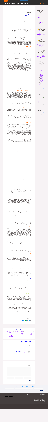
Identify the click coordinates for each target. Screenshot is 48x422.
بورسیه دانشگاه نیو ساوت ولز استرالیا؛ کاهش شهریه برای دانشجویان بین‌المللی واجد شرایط (41, 33)
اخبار (7, 3)
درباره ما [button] (18, 3)
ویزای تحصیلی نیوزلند (41, 85)
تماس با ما (4, 3)
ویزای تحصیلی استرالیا (41, 84)
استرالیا (23, 334)
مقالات (41, 81)
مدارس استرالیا (41, 79)
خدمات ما (25, 3)
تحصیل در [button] (21, 3)
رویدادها (41, 78)
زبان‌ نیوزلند (30, 313)
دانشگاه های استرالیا (42, 74)
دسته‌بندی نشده (41, 75)
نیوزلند (41, 83)
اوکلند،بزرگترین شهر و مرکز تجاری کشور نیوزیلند (29, 333)
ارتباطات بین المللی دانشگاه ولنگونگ (19, 333)
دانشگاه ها (42, 73)
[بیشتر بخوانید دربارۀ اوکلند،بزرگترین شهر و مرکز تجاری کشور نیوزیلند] (33, 331)
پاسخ (7, 349)
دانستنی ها (42, 72)
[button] (44, 0)
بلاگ (9, 3)
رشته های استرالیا (41, 77)
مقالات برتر (42, 82)
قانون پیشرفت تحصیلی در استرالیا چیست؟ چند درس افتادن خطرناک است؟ (41, 56)
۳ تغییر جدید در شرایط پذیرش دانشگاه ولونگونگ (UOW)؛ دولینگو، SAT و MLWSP (41, 8)
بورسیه (41, 71)
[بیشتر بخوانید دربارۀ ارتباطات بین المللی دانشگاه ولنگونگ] (19, 331)
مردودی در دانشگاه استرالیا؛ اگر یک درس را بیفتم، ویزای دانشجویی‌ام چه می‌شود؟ (41, 45)
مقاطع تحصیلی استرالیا (41, 80)
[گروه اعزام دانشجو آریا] (42, 3)
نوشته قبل (33, 325)
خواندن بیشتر (39, 17)
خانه (27, 3)
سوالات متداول (13, 3)
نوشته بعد (4, 325)
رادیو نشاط (41, 76)
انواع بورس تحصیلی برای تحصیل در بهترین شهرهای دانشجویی (9, 335)
